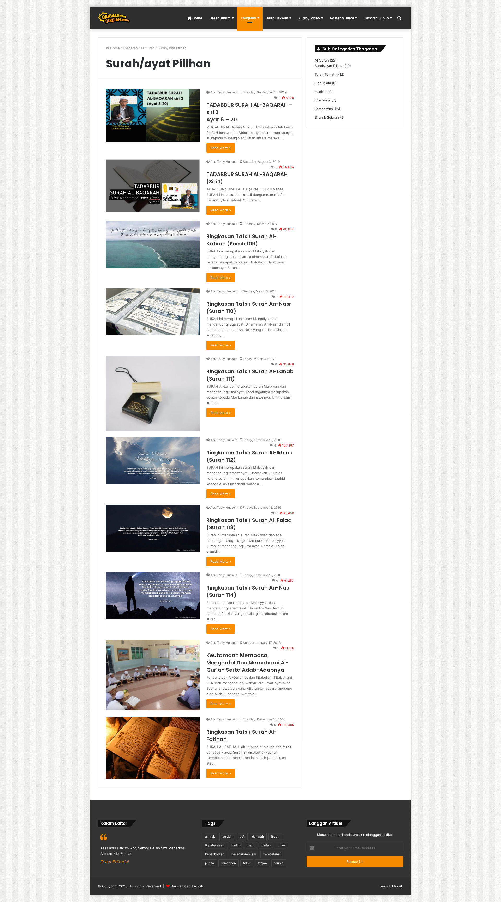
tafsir (246, 863)
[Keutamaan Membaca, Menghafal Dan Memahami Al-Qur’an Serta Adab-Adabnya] (153, 675)
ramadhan (228, 863)
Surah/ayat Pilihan (329, 66)
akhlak (210, 836)
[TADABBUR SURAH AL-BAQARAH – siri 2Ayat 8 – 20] (153, 115)
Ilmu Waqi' (323, 100)
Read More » (220, 148)
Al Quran (148, 48)
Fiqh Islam (323, 83)
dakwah (258, 836)
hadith (236, 845)
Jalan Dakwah (277, 18)
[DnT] (114, 18)
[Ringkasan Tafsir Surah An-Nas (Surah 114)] (153, 595)
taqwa (262, 863)
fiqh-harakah (214, 845)
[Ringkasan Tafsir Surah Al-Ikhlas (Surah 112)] (153, 460)
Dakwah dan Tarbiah (187, 886)
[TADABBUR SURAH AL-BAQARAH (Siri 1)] (153, 185)
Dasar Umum (220, 18)
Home (197, 18)
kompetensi (271, 854)
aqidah (227, 836)
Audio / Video (309, 18)
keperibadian (214, 854)
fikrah (275, 836)
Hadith (320, 91)
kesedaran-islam (243, 854)
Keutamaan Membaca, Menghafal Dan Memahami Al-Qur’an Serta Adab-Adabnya (247, 663)
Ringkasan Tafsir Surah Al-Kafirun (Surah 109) (241, 240)
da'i (242, 836)
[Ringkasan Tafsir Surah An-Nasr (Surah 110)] (153, 311)
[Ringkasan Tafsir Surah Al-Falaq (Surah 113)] (153, 528)
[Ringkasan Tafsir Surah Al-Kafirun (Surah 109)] (153, 244)
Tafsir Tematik (326, 74)
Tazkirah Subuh (376, 18)
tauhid (278, 863)
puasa (209, 863)
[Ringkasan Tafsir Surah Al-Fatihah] (153, 748)
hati (250, 845)
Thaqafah (248, 18)
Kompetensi (324, 109)
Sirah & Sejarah (327, 117)
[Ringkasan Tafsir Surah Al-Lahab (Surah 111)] (153, 393)
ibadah (266, 845)
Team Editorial (390, 886)
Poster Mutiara (342, 18)
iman (281, 845)
